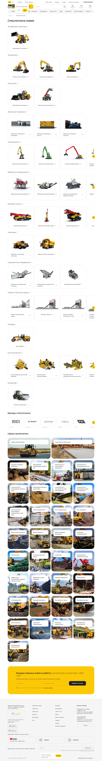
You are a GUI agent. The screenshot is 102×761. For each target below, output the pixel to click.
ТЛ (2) (76, 427)
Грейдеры (12, 324)
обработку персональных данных (87, 750)
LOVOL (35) (44, 427)
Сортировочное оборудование (20, 262)
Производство (43, 11)
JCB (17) (11, 427)
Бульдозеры (13, 383)
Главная (10, 15)
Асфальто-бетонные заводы (19, 292)
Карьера (57, 2)
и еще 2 (85, 725)
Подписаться (88, 748)
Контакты (88, 11)
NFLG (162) (93, 427)
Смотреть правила (48, 687)
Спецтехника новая (36, 705)
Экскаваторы (13, 55)
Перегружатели (14, 142)
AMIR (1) (60, 427)
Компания (14, 11)
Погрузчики (13, 83)
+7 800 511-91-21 (81, 718)
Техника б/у (34, 11)
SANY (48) (28, 427)
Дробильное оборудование (19, 172)
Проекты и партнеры (74, 2)
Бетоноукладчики (15, 353)
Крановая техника (15, 204)
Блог (33, 720)
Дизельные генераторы (17, 112)
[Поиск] (64, 6)
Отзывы (64, 2)
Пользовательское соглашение (85, 758)
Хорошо (58, 755)
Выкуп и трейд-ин (79, 11)
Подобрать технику (77, 683)
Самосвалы (12, 232)
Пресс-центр (49, 2)
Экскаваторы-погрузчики (18, 26)
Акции (61, 11)
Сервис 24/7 (68, 11)
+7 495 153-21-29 (81, 710)
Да (25, 10)
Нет (19, 10)
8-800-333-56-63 (88, 2)
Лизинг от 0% (53, 11)
